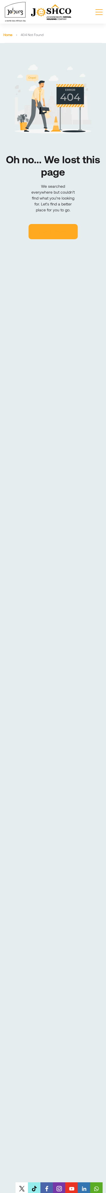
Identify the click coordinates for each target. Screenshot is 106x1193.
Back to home (53, 231)
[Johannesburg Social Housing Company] (38, 12)
